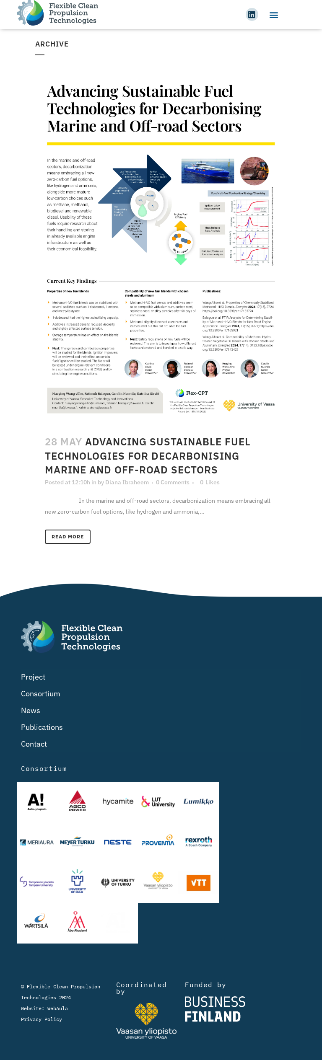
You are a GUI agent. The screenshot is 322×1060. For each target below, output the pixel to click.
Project (33, 677)
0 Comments (173, 482)
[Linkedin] (252, 14)
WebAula (57, 1008)
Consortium (40, 693)
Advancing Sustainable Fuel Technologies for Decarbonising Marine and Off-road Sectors (148, 455)
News (30, 710)
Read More (68, 536)
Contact (34, 744)
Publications (42, 727)
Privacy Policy (41, 1019)
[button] (273, 14)
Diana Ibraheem (127, 482)
